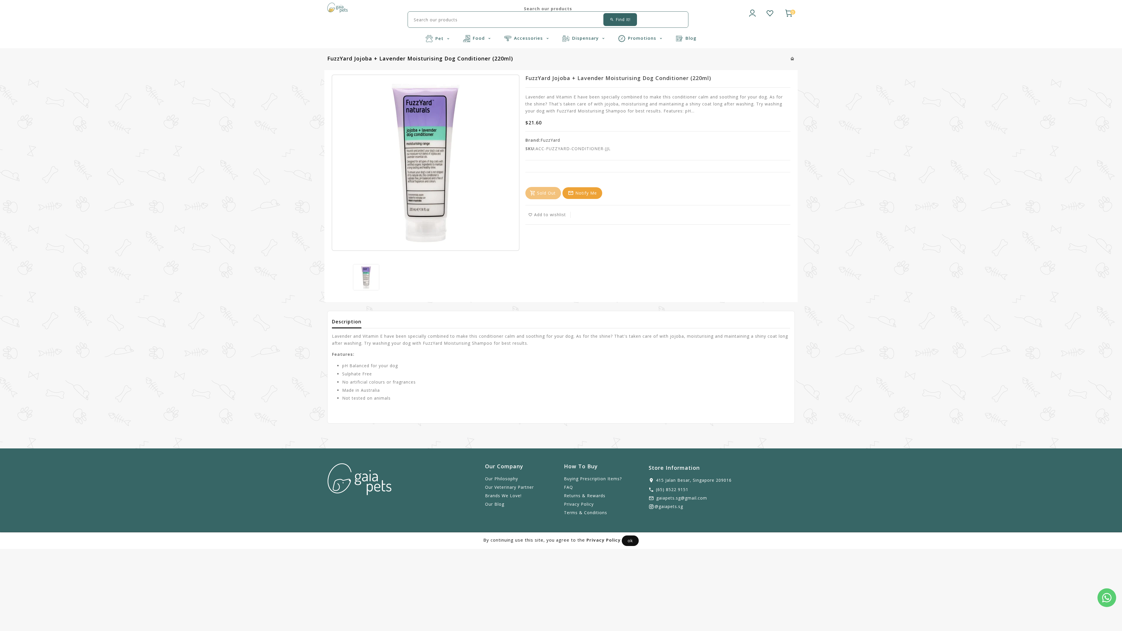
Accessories (529, 38)
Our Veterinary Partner (509, 487)
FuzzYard (550, 140)
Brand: (533, 140)
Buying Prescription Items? (593, 478)
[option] (366, 277)
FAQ (568, 487)
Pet (440, 38)
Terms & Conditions (585, 512)
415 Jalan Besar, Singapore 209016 (694, 480)
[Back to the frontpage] (792, 58)
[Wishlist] (770, 12)
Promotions (643, 38)
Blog (691, 38)
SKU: (530, 148)
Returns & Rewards (584, 495)
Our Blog (494, 504)
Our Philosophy (501, 478)
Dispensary (586, 38)
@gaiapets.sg (668, 506)
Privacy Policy (579, 504)
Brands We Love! (503, 495)
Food (479, 38)
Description (346, 321)
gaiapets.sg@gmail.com (681, 498)
